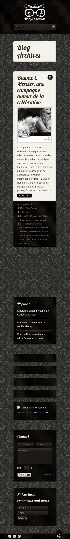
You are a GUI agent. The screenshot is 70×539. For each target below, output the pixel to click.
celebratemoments (28, 232)
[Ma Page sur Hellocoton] (31, 407)
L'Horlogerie (35, 216)
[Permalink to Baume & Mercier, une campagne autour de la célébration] (31, 89)
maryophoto (29, 412)
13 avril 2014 (26, 204)
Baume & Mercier (39, 228)
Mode (44, 216)
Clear (49, 474)
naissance (36, 239)
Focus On (24, 216)
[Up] (59, 534)
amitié (39, 224)
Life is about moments (30, 235)
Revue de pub (40, 220)
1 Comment (25, 212)
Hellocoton (42, 412)
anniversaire (25, 228)
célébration (43, 232)
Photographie (26, 220)
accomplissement (28, 224)
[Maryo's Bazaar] (35, 13)
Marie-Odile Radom (28, 208)
